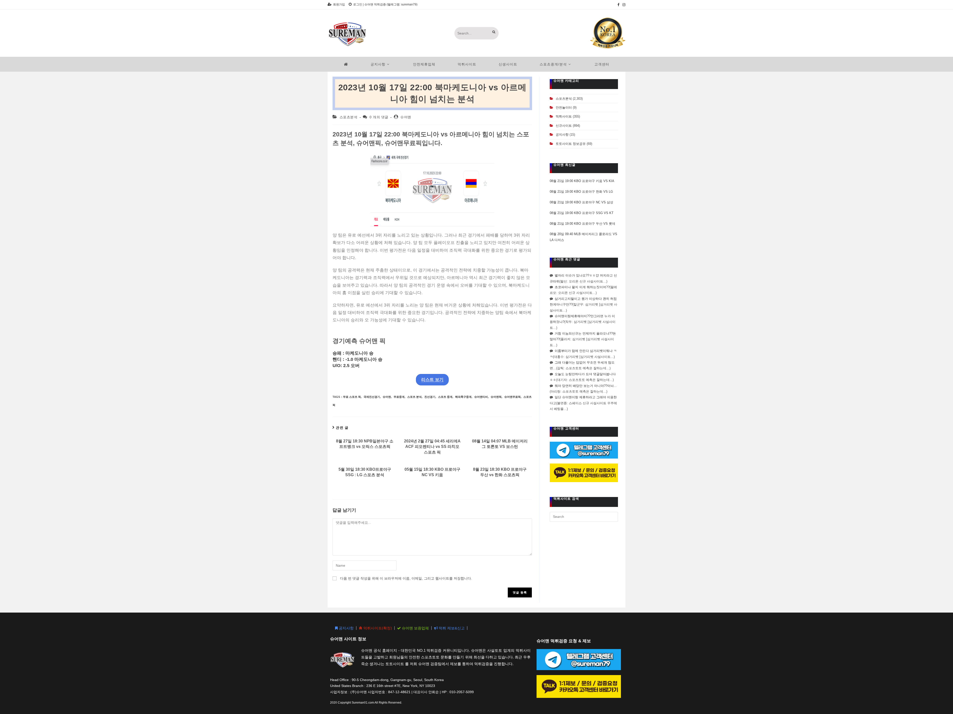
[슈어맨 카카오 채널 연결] (584, 472)
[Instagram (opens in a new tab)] (623, 4)
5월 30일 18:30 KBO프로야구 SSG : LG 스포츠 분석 (365, 472)
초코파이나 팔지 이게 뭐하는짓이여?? (582, 287)
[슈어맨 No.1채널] (607, 33)
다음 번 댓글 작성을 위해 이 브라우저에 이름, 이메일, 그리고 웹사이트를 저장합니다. (406, 578)
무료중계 (399, 396)
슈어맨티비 (481, 396)
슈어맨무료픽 (512, 396)
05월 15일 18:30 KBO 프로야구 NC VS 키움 (432, 472)
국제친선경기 (372, 396)
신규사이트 (564, 125)
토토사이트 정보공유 (571, 144)
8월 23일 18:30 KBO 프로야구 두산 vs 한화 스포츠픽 (500, 472)
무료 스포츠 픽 (352, 396)
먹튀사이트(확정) (377, 628)
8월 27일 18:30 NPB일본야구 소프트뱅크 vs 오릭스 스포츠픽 (364, 444)
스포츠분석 (349, 117)
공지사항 (562, 134)
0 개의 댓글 (379, 117)
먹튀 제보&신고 (451, 628)
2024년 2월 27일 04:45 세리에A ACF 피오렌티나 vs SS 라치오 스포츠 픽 (432, 446)
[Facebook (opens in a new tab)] (618, 4)
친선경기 (429, 396)
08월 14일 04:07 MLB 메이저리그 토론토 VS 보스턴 (500, 444)
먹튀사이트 (564, 116)
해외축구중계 (463, 396)
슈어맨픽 (496, 396)
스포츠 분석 (414, 396)
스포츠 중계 (445, 396)
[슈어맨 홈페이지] (346, 64)
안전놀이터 (564, 107)
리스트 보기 (432, 379)
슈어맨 (405, 117)
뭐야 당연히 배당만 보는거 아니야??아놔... (586, 386)
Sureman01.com (363, 702)
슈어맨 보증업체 (415, 628)
